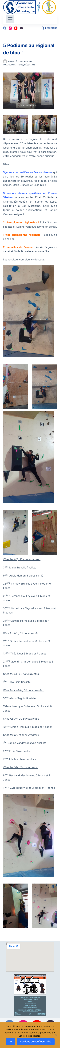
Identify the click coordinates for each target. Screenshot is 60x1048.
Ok (10, 1041)
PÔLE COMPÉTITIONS (13, 65)
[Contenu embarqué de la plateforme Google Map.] (30, 957)
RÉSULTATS (29, 65)
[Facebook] (4, 28)
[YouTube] (15, 28)
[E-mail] (21, 28)
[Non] (56, 1035)
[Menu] (10, 19)
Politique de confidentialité (35, 1041)
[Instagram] (10, 28)
